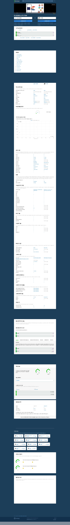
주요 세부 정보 (19, 54)
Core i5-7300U (36, 389)
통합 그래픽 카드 (19, 62)
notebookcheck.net (29, 519)
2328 (34, 90)
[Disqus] (35, 493)
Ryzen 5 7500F (27, 37)
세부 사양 (18, 57)
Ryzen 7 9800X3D (33, 37)
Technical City (16, 1)
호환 (17, 58)
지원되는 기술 (19, 59)
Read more (53, 4)
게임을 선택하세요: (35, 380)
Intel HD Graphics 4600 (37, 257)
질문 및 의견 (19, 70)
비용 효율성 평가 (19, 55)
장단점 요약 (18, 66)
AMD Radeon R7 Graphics (48, 257)
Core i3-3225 (17, 389)
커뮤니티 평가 (19, 69)
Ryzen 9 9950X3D (38, 37)
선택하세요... (23, 18)
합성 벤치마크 (19, 63)
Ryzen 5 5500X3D (22, 37)
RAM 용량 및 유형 (19, 61)
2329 (44, 90)
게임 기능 (18, 65)
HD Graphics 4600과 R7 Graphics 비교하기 (22, 258)
